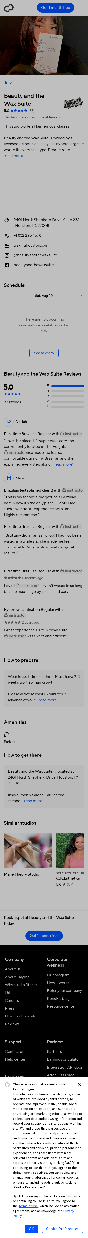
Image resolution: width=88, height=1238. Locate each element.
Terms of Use (28, 1206)
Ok (31, 1228)
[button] (79, 1084)
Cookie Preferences (62, 1228)
